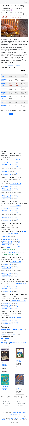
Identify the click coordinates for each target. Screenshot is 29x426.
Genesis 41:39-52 (6, 239)
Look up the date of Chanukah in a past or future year (13, 111)
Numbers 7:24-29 (6, 190)
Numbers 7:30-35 (6, 212)
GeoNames (9, 421)
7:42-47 (23, 284)
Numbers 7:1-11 (6, 163)
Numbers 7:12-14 (6, 164)
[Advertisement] (14, 134)
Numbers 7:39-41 (6, 266)
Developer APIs (17, 414)
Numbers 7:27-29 (6, 210)
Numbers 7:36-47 (15, 262)
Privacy (19, 412)
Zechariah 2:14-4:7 (13, 252)
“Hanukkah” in (13, 342)
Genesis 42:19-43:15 (7, 243)
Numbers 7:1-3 (5, 171)
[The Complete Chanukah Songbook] (5, 379)
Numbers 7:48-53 (6, 308)
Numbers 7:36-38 (6, 264)
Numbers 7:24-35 (15, 206)
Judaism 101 (10, 65)
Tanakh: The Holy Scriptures (8, 334)
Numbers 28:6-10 (6, 288)
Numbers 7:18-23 (6, 198)
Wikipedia (18, 65)
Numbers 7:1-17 (15, 160)
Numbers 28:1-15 (15, 284)
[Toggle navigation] (26, 2)
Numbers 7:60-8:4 (6, 323)
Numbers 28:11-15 (6, 290)
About (14, 412)
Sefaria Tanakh (5, 338)
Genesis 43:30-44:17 (7, 246)
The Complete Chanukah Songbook (5, 388)
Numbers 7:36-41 (6, 276)
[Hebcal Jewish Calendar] (3, 2)
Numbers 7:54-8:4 (15, 317)
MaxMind (16, 421)
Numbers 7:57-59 (6, 322)
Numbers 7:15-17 (6, 166)
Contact (10, 414)
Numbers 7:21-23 (6, 188)
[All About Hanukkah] (19, 353)
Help (23, 412)
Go (11, 114)
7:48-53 (23, 301)
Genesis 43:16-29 (6, 244)
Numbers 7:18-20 (6, 186)
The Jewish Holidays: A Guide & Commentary (12, 329)
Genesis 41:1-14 (6, 236)
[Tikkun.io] (17, 163)
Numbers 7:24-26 (6, 208)
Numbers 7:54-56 (6, 320)
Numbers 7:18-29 (15, 184)
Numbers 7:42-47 (6, 268)
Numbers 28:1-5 (6, 286)
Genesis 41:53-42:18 (7, 241)
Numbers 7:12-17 (6, 174)
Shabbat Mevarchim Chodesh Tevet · (21, 403)
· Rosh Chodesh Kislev (6, 403)
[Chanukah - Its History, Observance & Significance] (5, 354)
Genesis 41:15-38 (6, 238)
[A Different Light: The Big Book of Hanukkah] (19, 379)
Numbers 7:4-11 (6, 173)
